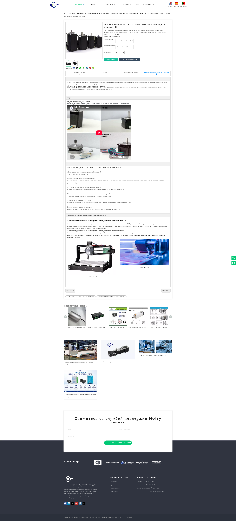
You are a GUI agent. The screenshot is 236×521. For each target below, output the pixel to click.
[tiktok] (84, 503)
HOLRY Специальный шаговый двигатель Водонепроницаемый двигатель (77, 327)
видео (105, 72)
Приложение (114, 491)
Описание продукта (79, 72)
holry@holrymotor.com (157, 491)
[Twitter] (72, 503)
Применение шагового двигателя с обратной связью (157, 72)
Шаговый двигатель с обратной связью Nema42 (111, 296)
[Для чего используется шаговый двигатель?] (155, 346)
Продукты (114, 482)
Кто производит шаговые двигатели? (113, 362)
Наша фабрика (115, 488)
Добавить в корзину (131, 59)
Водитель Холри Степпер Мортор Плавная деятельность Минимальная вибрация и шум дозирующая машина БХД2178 (97, 327)
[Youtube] (76, 503)
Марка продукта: (109, 37)
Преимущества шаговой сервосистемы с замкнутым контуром (80, 396)
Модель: (106, 34)
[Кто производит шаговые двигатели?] (118, 349)
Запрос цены (111, 59)
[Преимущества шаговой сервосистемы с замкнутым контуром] (80, 381)
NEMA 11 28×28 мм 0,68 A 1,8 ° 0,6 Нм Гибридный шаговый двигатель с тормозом (118, 327)
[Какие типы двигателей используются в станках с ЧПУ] (80, 350)
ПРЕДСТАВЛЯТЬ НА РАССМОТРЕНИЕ (119, 443)
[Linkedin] (68, 503)
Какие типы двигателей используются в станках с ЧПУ (79, 363)
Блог (112, 494)
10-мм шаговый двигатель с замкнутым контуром (80, 296)
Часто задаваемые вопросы (130, 72)
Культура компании (116, 485)
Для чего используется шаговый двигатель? (153, 355)
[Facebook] (65, 503)
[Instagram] (80, 503)
